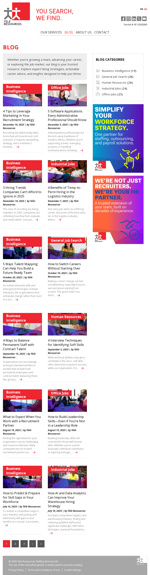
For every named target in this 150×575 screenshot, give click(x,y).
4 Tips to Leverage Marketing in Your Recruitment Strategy (18, 115)
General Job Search (66, 240)
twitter (139, 18)
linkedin (134, 18)
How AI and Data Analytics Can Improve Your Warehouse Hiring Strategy (67, 499)
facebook (123, 18)
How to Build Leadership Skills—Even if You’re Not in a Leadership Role (66, 421)
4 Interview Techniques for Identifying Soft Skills (66, 342)
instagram (128, 18)
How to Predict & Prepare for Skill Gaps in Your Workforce (21, 497)
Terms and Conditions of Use (44, 570)
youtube (144, 18)
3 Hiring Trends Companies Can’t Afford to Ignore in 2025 (22, 191)
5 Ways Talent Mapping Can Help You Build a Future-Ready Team (20, 268)
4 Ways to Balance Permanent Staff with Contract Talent (18, 344)
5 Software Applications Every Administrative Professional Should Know (67, 115)
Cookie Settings (72, 570)
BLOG (69, 32)
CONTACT (101, 32)
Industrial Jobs (63, 164)
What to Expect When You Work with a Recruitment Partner (22, 421)
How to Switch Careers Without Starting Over (64, 266)
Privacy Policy (16, 570)
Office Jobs (60, 87)
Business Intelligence (16, 88)
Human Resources (66, 317)
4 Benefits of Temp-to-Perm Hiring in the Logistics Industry (64, 191)
